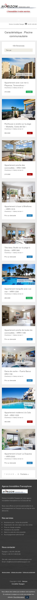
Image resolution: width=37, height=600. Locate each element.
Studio (30, 198)
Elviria (23, 116)
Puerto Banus (20, 363)
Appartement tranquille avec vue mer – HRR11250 (17, 290)
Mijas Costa (24, 198)
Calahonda (21, 280)
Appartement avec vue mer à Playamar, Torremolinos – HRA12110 (16, 85)
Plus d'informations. (19, 597)
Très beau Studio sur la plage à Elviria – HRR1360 (17, 249)
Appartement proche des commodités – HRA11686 (15, 166)
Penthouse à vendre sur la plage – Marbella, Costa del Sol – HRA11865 (17, 126)
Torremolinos (20, 74)
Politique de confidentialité (29, 572)
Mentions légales (6, 572)
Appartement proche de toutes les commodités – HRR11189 (18, 331)
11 (18, 474)
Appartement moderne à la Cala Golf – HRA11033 (17, 413)
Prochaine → (24, 474)
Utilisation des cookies (16, 572)
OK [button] (27, 597)
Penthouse (29, 116)
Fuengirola (21, 322)
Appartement (28, 74)
